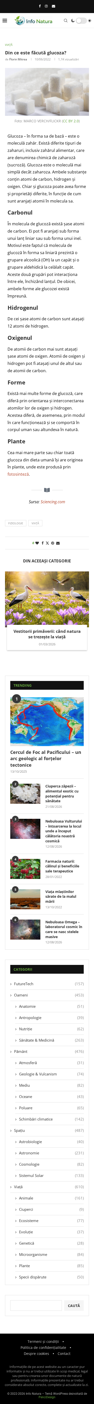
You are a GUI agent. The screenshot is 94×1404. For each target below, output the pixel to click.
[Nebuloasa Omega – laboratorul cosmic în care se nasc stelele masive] (25, 930)
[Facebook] (40, 6)
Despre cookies (36, 1353)
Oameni (49, 994)
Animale (51, 1197)
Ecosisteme (51, 1220)
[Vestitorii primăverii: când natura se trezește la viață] (47, 599)
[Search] (65, 20)
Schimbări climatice (51, 1119)
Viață (49, 1186)
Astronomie (51, 1152)
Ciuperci (51, 1209)
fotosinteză (18, 474)
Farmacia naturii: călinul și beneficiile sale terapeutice (62, 866)
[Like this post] (37, 543)
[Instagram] (46, 6)
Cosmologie (51, 1164)
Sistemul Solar (51, 1175)
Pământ (49, 1051)
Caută (74, 1305)
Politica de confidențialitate (43, 1347)
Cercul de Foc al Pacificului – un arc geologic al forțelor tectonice (45, 758)
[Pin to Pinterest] (52, 543)
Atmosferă (51, 1062)
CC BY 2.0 (71, 121)
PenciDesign (47, 1397)
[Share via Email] (58, 543)
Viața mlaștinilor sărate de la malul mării (60, 896)
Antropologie (51, 1017)
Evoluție (51, 1231)
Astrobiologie (51, 1141)
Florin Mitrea (18, 59)
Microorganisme (51, 1254)
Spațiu (49, 1130)
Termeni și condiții (43, 1341)
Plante (51, 1265)
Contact (64, 1353)
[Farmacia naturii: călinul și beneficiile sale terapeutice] (25, 869)
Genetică (51, 1243)
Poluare (51, 1107)
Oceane (51, 1096)
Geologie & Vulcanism (51, 1073)
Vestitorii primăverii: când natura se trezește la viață (47, 634)
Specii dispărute (51, 1276)
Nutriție (51, 1028)
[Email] (53, 6)
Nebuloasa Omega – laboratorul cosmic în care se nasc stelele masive (63, 929)
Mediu (51, 1085)
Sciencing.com (53, 502)
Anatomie (51, 1006)
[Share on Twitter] (47, 543)
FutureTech (49, 983)
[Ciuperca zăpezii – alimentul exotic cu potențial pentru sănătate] (25, 794)
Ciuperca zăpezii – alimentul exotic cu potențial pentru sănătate (61, 793)
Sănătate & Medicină (51, 1040)
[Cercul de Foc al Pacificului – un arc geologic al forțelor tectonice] (47, 721)
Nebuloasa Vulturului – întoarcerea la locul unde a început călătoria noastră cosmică (63, 831)
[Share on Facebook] (43, 543)
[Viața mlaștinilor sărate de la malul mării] (25, 899)
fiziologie (15, 523)
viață (35, 523)
